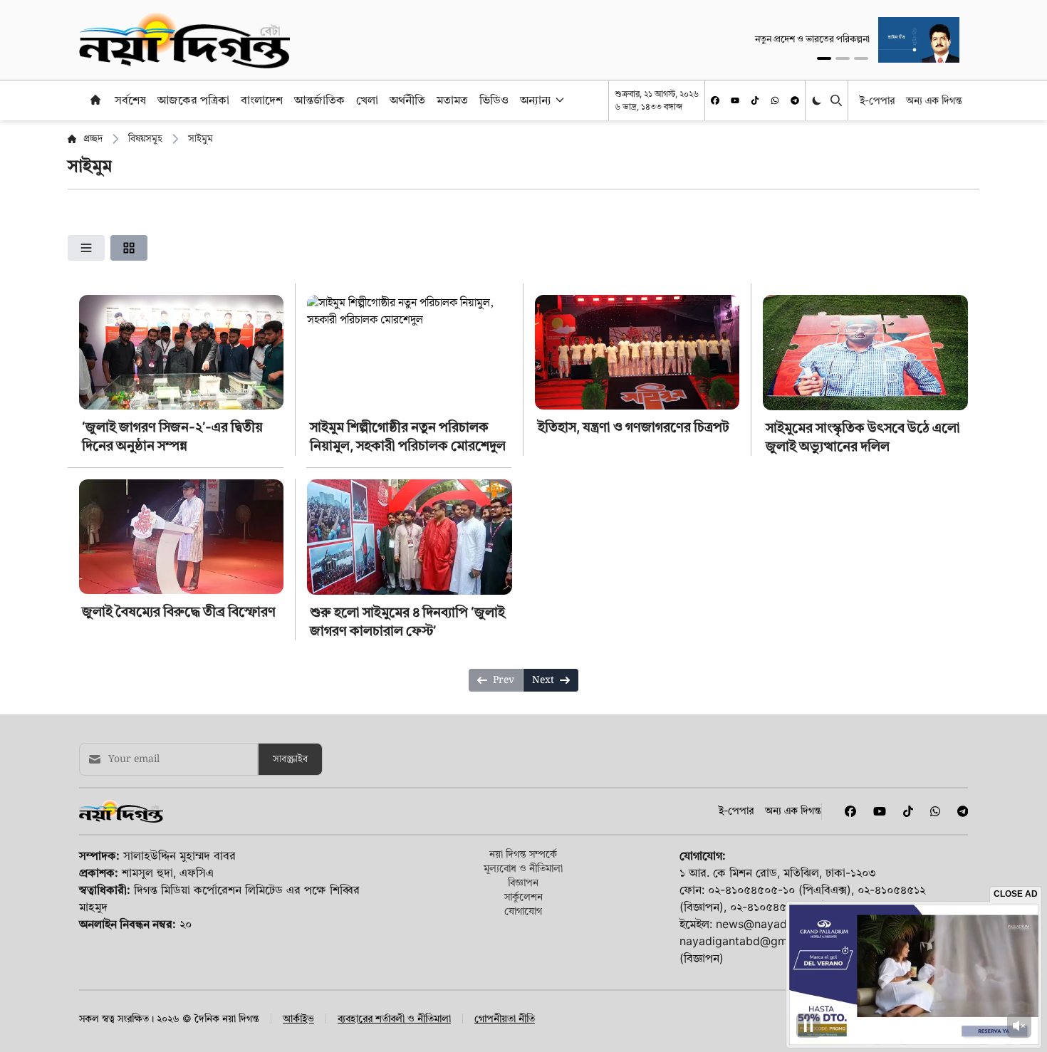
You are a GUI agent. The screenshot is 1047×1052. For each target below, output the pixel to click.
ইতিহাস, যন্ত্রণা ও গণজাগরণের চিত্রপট (633, 427)
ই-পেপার (877, 100)
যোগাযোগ (523, 911)
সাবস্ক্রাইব (290, 759)
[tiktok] (755, 100)
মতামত (452, 100)
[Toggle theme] (818, 100)
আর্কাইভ (298, 1019)
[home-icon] (95, 100)
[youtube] (735, 100)
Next (543, 680)
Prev (503, 680)
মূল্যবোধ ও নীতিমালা (523, 868)
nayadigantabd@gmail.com (752, 941)
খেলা (367, 100)
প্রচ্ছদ (93, 139)
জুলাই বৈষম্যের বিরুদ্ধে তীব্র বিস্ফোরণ (179, 611)
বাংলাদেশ (262, 100)
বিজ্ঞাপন (523, 882)
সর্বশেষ (130, 100)
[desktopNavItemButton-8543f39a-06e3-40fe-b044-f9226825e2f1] (558, 99)
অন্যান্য (535, 100)
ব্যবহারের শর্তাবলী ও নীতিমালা (394, 1019)
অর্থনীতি (407, 100)
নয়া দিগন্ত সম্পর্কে (523, 854)
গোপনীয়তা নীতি (504, 1019)
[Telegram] (795, 100)
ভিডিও (494, 100)
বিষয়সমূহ (145, 139)
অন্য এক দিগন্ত (934, 100)
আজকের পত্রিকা (193, 100)
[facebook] (715, 100)
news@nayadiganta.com (781, 924)
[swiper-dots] (824, 58)
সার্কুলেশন (523, 896)
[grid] (128, 248)
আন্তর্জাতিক (319, 100)
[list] (86, 248)
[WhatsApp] (775, 100)
